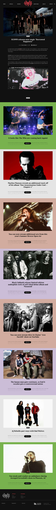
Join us (22, 495)
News (28, 36)
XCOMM (19, 48)
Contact (22, 497)
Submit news (23, 496)
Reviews (13, 497)
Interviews (14, 496)
